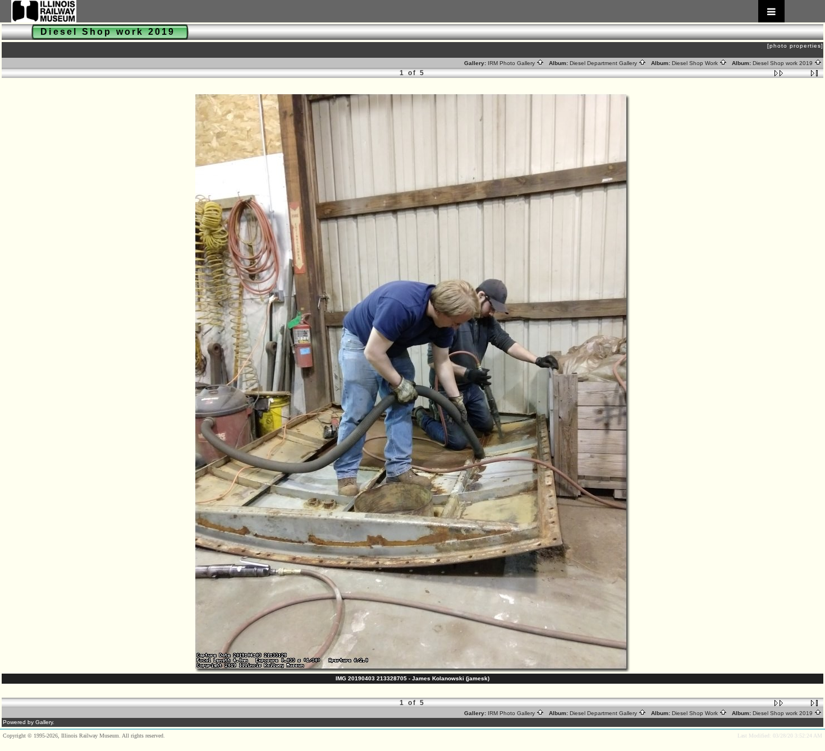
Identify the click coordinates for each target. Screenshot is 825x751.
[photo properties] (795, 46)
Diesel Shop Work (695, 63)
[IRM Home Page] (398, 11)
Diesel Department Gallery (604, 63)
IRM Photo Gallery (512, 63)
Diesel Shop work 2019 (783, 63)
